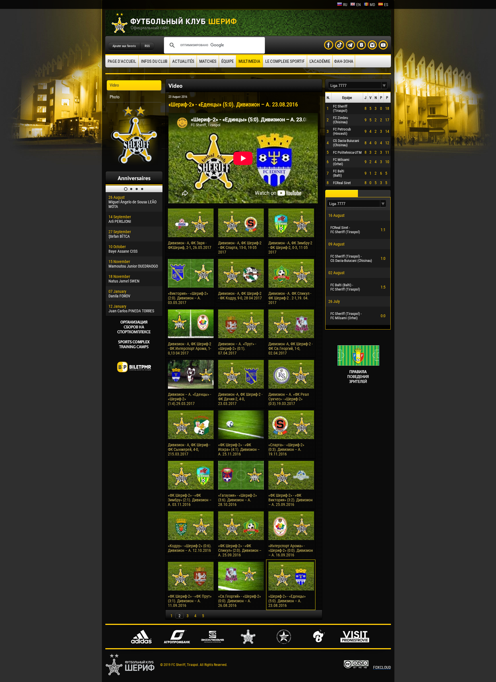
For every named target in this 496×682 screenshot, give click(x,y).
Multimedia (249, 61)
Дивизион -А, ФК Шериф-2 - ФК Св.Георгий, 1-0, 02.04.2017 (290, 348)
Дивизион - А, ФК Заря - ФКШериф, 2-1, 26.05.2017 (189, 245)
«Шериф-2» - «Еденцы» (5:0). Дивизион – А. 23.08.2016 (287, 601)
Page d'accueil (122, 61)
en (358, 4)
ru (345, 4)
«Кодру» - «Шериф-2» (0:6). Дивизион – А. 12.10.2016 (190, 548)
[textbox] (354, 85)
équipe (227, 61)
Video (114, 85)
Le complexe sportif (285, 61)
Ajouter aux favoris (124, 46)
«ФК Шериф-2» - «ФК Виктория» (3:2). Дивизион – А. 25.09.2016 (290, 500)
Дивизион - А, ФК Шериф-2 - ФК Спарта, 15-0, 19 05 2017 (239, 247)
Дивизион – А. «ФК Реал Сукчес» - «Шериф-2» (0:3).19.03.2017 (288, 399)
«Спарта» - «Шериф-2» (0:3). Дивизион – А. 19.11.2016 (286, 449)
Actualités (183, 61)
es (386, 4)
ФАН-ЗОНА (343, 61)
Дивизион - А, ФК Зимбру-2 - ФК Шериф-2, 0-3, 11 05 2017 (290, 247)
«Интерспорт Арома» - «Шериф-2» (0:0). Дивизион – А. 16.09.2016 (290, 550)
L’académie (319, 61)
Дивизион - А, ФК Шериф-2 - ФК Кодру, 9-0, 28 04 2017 (240, 295)
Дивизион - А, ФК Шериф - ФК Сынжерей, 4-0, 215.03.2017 (189, 449)
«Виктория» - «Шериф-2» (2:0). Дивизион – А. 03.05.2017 (188, 298)
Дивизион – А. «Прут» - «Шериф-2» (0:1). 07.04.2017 (237, 348)
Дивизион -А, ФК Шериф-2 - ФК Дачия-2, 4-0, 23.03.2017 (240, 399)
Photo (115, 97)
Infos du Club (154, 61)
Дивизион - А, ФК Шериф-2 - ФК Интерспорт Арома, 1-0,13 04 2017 (189, 348)
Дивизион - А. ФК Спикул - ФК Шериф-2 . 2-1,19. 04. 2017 (289, 298)
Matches (207, 61)
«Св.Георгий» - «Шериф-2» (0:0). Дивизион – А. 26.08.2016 (239, 601)
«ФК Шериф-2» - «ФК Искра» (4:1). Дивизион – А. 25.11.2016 (239, 449)
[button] (384, 85)
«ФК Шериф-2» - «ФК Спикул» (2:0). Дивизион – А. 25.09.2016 (239, 550)
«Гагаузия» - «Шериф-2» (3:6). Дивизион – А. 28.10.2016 (237, 500)
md (372, 4)
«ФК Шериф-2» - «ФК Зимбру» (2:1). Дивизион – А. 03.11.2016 (190, 500)
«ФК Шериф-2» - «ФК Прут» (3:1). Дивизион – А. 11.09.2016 (190, 601)
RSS (147, 46)
